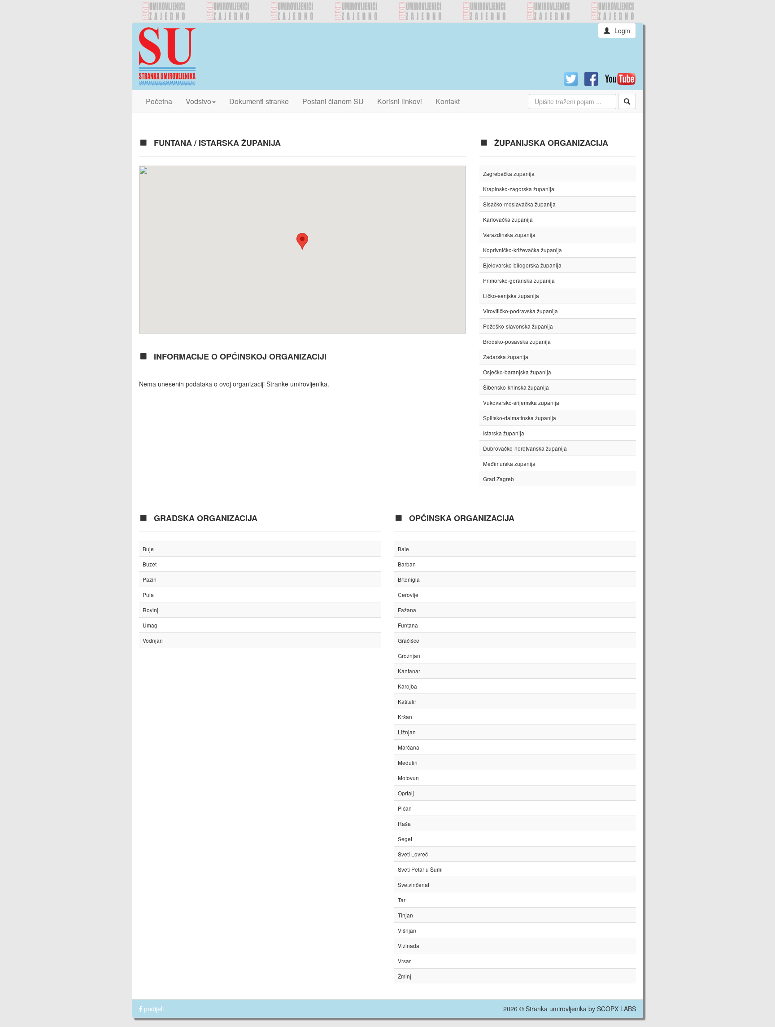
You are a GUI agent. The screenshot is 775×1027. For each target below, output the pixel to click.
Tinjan (405, 915)
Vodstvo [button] (198, 101)
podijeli (153, 1008)
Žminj (404, 976)
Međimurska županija (509, 463)
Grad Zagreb (498, 479)
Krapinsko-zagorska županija (518, 189)
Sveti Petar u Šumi (420, 869)
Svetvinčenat (413, 884)
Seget (405, 839)
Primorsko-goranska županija (519, 280)
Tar (401, 900)
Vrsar (404, 961)
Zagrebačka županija (509, 173)
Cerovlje (408, 594)
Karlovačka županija (508, 219)
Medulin (408, 762)
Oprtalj (406, 793)
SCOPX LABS (616, 1008)
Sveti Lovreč (413, 854)
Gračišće (408, 640)
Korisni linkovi (399, 101)
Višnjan (407, 930)
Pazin (150, 579)
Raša (404, 823)
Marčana (408, 747)
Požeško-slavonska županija (518, 326)
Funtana (408, 625)
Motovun (408, 777)
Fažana (407, 610)
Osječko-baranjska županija (517, 372)
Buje (148, 549)
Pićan (405, 808)
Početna (159, 101)
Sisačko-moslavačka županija (519, 204)
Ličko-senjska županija (511, 295)
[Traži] (627, 101)
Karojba (407, 686)
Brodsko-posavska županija (517, 341)
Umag (150, 625)
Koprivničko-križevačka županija (522, 250)
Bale (403, 549)
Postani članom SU (333, 101)
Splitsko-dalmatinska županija (519, 417)
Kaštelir (407, 701)
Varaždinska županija (509, 234)
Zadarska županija (505, 356)
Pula (148, 594)
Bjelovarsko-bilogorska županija (522, 265)
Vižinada (408, 945)
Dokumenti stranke (259, 101)
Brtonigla (409, 579)
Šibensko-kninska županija (516, 387)
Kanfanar (409, 671)
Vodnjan (153, 640)
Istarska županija (503, 433)
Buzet (150, 564)
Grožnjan (409, 655)
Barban (407, 564)
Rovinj (150, 610)
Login (622, 30)
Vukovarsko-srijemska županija (521, 402)
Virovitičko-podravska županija (520, 311)
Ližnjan (407, 732)
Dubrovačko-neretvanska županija (525, 448)
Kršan (405, 716)
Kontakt (447, 101)
